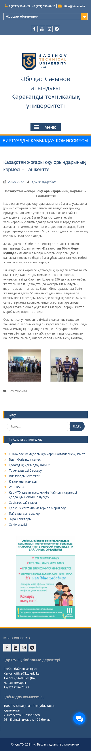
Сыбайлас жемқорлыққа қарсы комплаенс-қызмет (47, 454)
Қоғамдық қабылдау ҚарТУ (29, 465)
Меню (50, 127)
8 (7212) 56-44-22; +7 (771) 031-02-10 (32, 6)
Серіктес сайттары (23, 502)
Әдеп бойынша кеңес (25, 459)
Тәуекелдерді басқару (25, 470)
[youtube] (42, 29)
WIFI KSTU (16, 487)
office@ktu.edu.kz (74, 6)
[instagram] (49, 29)
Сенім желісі (18, 524)
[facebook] (34, 29)
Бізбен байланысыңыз (20, 669)
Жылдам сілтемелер (22, 16)
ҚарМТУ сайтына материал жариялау (37, 508)
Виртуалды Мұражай (24, 476)
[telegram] (57, 29)
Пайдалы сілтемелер (24, 513)
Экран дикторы (20, 519)
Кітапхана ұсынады (23, 481)
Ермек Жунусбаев (44, 182)
